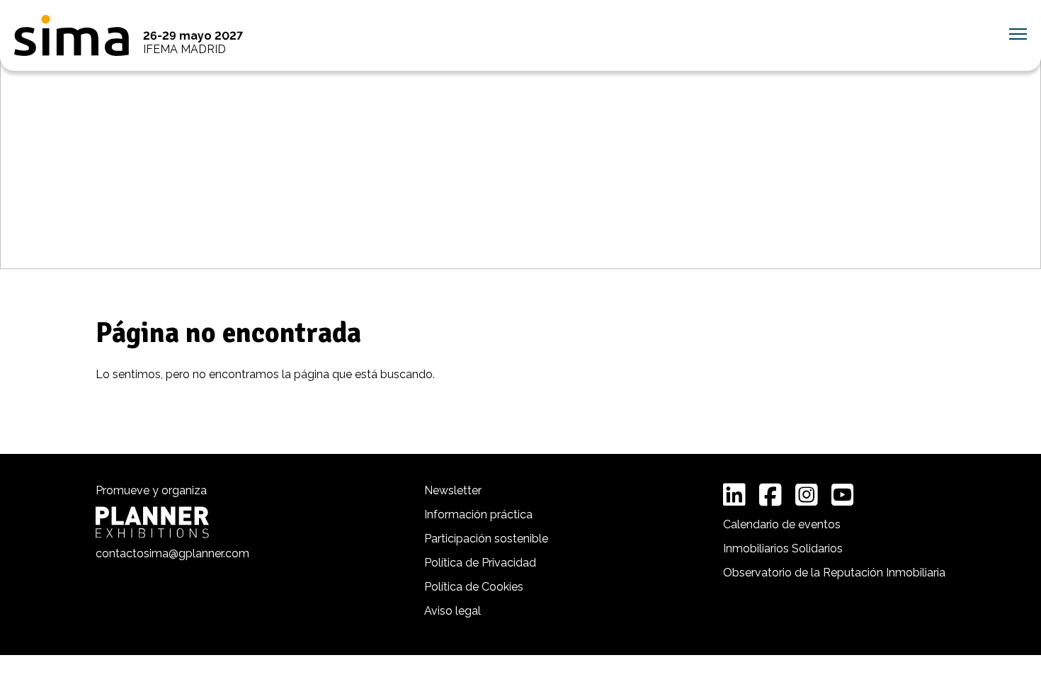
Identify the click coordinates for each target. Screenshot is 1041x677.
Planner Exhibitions (152, 522)
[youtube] (842, 495)
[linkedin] (734, 495)
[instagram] (806, 495)
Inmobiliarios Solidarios (783, 548)
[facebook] (770, 495)
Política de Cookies (473, 586)
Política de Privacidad (480, 562)
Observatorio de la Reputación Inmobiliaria (834, 572)
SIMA (71, 35)
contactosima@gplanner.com (172, 553)
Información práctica (478, 514)
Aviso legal (452, 611)
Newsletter (453, 490)
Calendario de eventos (782, 524)
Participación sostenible (486, 538)
